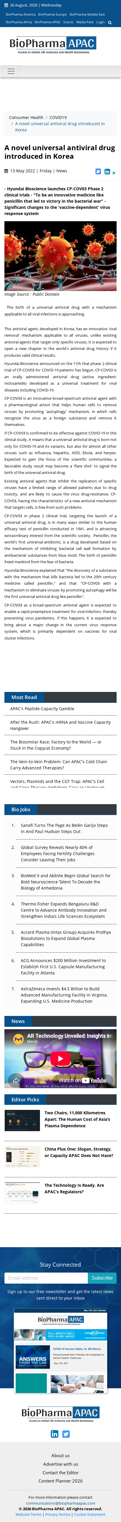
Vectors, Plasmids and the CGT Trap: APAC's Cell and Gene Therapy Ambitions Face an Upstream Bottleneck (57, 782)
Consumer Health (26, 117)
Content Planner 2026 (60, 1481)
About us (60, 1455)
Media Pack (85, 22)
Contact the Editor (61, 1472)
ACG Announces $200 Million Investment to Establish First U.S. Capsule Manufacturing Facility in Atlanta (63, 967)
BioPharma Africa (19, 22)
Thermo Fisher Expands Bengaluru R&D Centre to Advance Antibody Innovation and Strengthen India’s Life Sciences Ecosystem (64, 910)
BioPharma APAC (47, 22)
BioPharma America (21, 14)
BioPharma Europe (52, 14)
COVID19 (58, 117)
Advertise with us (60, 1464)
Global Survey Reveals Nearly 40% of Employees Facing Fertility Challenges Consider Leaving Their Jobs (58, 853)
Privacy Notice (57, 1514)
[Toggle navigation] (11, 71)
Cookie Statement (89, 1514)
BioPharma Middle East (87, 14)
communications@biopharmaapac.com (60, 1503)
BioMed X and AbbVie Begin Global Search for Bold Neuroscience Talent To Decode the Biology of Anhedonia (66, 882)
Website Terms (28, 1514)
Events (68, 22)
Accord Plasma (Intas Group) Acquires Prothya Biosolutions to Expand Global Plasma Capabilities (66, 938)
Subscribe (102, 1277)
